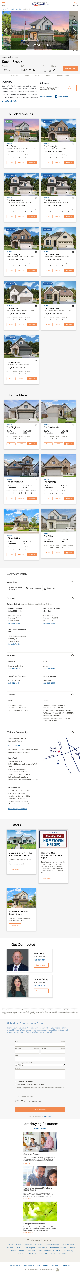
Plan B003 (46, 252)
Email (40, 1041)
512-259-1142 (13, 683)
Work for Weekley (42, 1265)
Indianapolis (30, 1248)
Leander (18, 9)
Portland (31, 1251)
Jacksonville (42, 1248)
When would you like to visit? (23, 1063)
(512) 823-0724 (14, 745)
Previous (6, 31)
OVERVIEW (14, 76)
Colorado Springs (52, 1245)
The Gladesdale (51, 254)
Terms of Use (54, 1265)
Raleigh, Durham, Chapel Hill (49, 1251)
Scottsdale (43, 1254)
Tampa (52, 1254)
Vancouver (62, 1254)
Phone (16, 1055)
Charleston (28, 1245)
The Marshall (13, 308)
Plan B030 (9, 143)
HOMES (26, 76)
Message (17, 1068)
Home (4, 9)
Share (11, 162)
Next (74, 31)
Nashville (72, 1248)
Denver (10, 1248)
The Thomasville (15, 200)
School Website (14, 623)
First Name (27, 1048)
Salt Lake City (68, 1251)
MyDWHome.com (29, 1265)
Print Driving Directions (17, 809)
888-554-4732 (14, 669)
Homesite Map (46, 96)
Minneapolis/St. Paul (58, 1248)
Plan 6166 (9, 360)
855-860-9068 (49, 683)
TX (8, 9)
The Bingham (13, 362)
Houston (19, 1248)
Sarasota (32, 1254)
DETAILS (37, 76)
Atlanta (10, 1245)
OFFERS (48, 76)
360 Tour (22, 162)
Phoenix (22, 1251)
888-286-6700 (49, 669)
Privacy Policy (47, 1116)
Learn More (15, 869)
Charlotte (38, 1245)
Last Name (53, 1048)
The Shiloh (49, 536)
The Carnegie (13, 146)
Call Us (75, 5)
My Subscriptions (15, 1265)
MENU (3, 5)
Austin (12, 9)
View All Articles (40, 1128)
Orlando (13, 1251)
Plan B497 (46, 533)
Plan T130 (9, 306)
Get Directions (70, 87)
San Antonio (21, 1254)
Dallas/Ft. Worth (68, 1245)
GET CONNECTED (63, 76)
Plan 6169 (9, 197)
